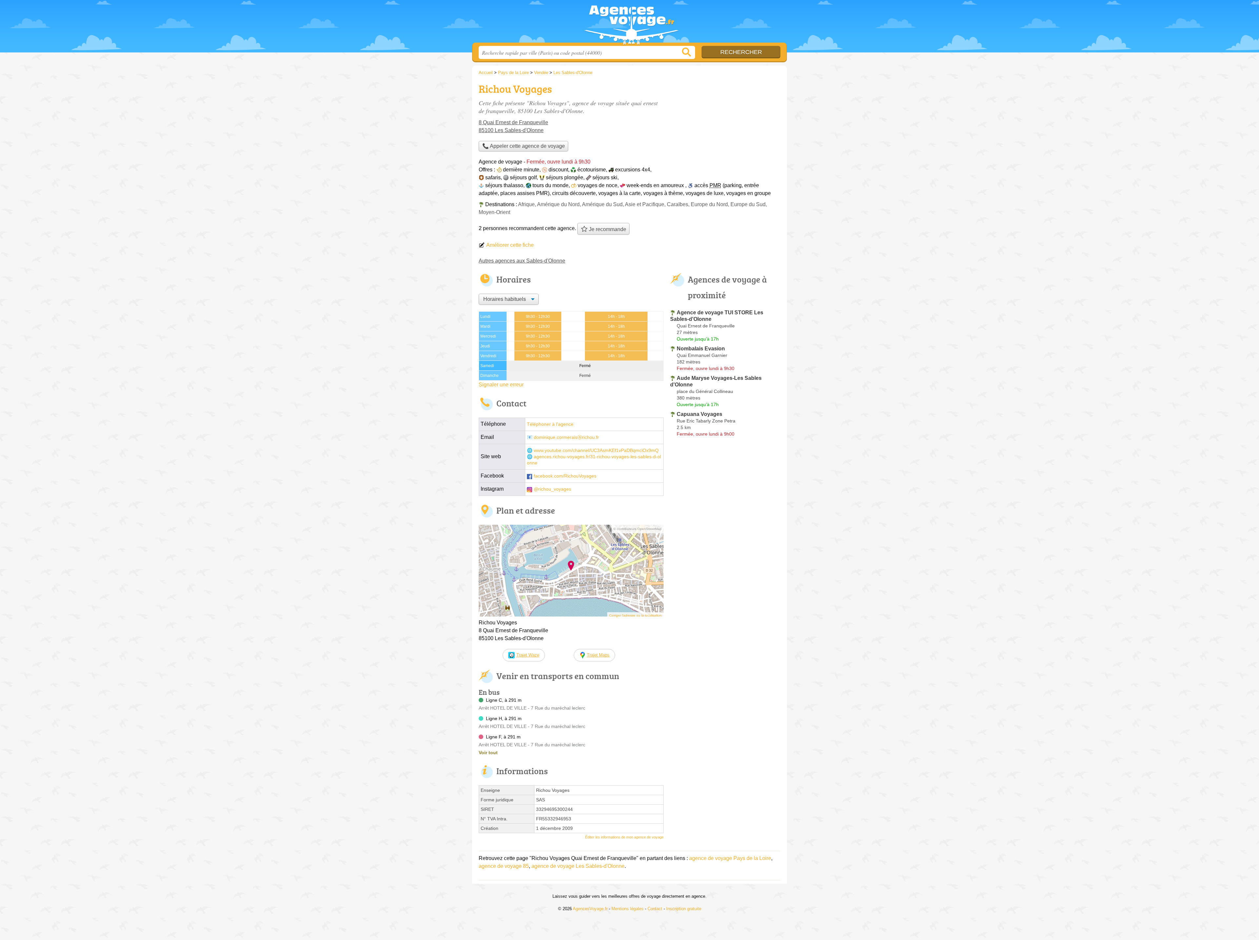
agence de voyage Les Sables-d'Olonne (578, 866)
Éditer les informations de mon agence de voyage (624, 837)
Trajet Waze (527, 655)
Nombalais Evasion (701, 348)
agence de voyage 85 (504, 866)
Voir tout (488, 752)
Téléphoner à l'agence (550, 424)
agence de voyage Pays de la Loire (730, 858)
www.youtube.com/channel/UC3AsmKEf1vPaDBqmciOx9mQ (596, 450)
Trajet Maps (598, 655)
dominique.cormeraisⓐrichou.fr (566, 437)
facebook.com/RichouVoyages (565, 476)
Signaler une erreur (501, 384)
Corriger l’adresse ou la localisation (635, 615)
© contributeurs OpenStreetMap (637, 529)
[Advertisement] (725, 126)
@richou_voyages (552, 489)
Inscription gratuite (683, 908)
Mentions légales (627, 908)
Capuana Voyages (699, 414)
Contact (655, 908)
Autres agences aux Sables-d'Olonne (522, 261)
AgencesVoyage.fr (629, 23)
